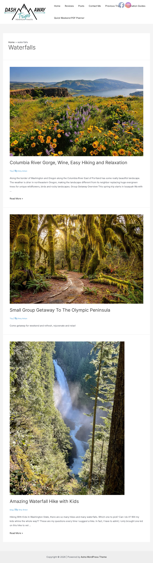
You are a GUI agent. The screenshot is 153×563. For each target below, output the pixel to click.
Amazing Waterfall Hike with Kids (44, 501)
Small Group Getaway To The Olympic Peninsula (60, 310)
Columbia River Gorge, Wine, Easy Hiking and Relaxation (68, 162)
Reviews (69, 5)
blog (11, 510)
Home (57, 5)
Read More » (16, 198)
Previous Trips (113, 5)
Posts (81, 5)
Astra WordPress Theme (94, 557)
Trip (11, 171)
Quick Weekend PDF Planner (69, 17)
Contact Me (95, 5)
